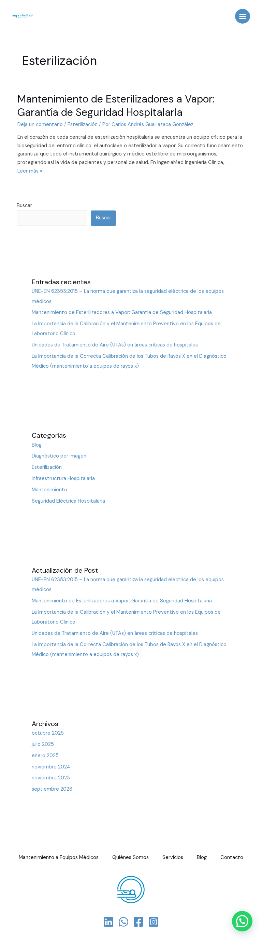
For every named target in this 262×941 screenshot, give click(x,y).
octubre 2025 (48, 733)
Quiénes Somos (130, 857)
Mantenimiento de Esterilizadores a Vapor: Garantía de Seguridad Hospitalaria (116, 105)
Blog (37, 445)
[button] (242, 921)
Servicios (172, 857)
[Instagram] (153, 921)
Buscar (24, 205)
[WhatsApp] (123, 921)
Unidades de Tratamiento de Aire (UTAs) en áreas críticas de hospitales (115, 345)
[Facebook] (138, 921)
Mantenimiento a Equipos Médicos (59, 857)
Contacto (231, 857)
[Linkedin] (108, 921)
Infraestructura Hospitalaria (63, 478)
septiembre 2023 (52, 789)
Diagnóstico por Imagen (59, 456)
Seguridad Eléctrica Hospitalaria (68, 501)
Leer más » (29, 171)
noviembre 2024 (51, 767)
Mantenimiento (49, 490)
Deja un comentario (40, 124)
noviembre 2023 (51, 778)
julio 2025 (43, 744)
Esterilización (83, 124)
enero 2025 (45, 755)
